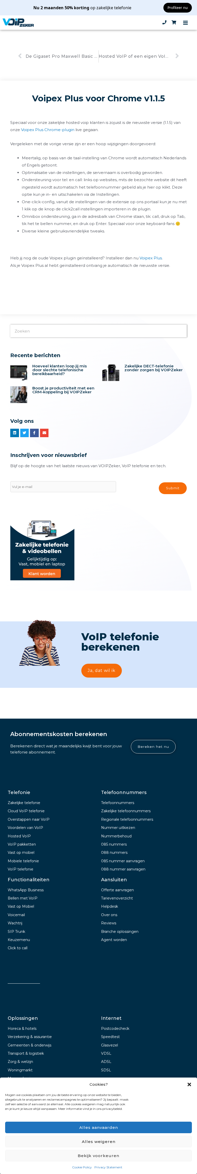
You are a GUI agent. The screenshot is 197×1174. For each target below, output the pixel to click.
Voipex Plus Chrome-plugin (47, 129)
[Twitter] (24, 433)
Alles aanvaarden (98, 1127)
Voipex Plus (151, 258)
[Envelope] (44, 433)
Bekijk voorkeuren (98, 1155)
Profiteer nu (178, 7)
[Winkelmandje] (174, 22)
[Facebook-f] (34, 433)
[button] (189, 1084)
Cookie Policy (82, 1167)
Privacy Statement (108, 1167)
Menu (185, 22)
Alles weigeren (98, 1141)
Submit (173, 488)
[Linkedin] (14, 433)
